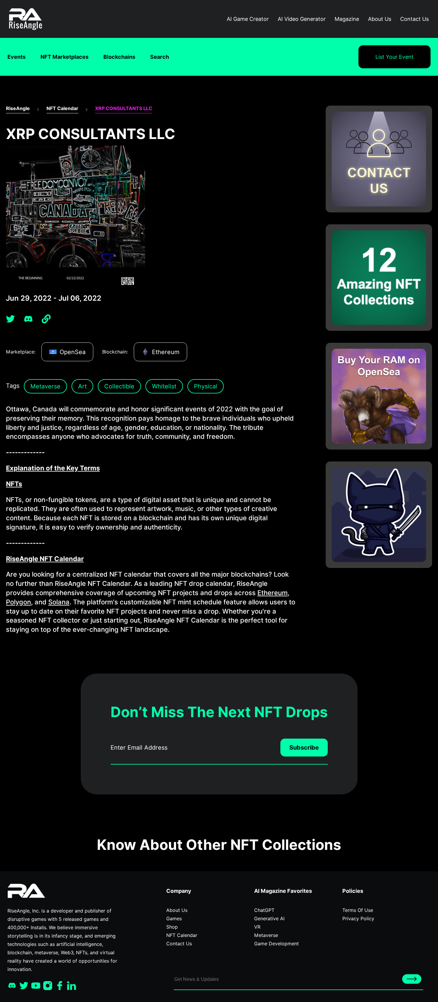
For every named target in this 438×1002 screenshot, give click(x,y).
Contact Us (414, 19)
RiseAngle (18, 108)
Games (174, 918)
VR (257, 927)
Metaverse (45, 386)
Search (159, 57)
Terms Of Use (357, 910)
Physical (205, 386)
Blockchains (119, 57)
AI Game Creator (248, 19)
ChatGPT (264, 910)
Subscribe (304, 747)
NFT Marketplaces (64, 57)
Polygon (18, 602)
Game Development (276, 944)
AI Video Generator (302, 19)
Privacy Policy (358, 918)
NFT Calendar (62, 108)
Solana (58, 602)
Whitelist (164, 386)
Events (16, 57)
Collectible (119, 386)
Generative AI (269, 918)
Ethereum (272, 593)
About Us (379, 19)
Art (82, 386)
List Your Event (394, 57)
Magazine (347, 19)
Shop (172, 927)
